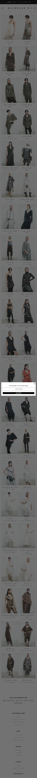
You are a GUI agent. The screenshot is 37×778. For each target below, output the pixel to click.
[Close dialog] (34, 383)
